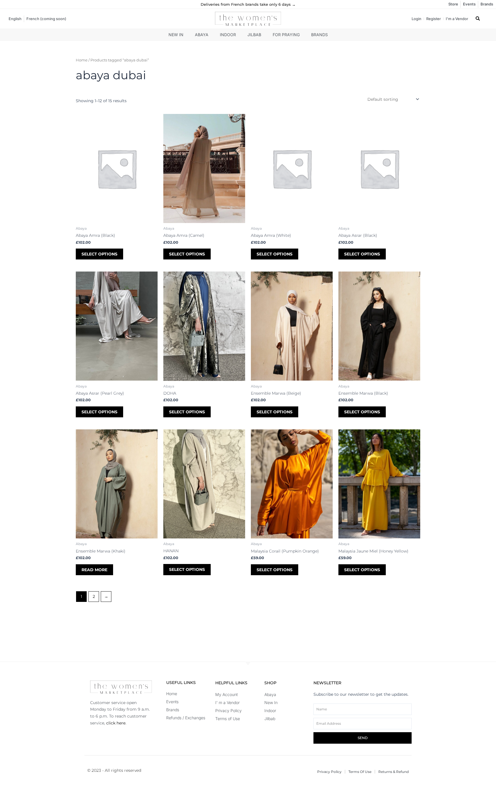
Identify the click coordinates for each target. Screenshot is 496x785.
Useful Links (181, 682)
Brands (319, 34)
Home (82, 60)
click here (115, 723)
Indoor (228, 34)
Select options (99, 254)
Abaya (201, 34)
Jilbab (254, 34)
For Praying (286, 34)
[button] (477, 18)
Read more (94, 569)
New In (175, 34)
